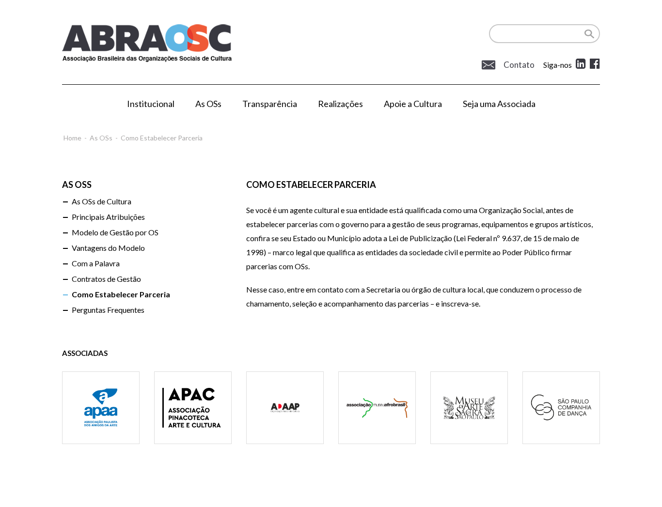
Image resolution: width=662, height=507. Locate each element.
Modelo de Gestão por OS (115, 232)
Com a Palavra (96, 263)
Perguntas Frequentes (108, 309)
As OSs (208, 103)
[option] (101, 419)
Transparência (269, 103)
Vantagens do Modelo (108, 247)
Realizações (340, 103)
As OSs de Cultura (101, 201)
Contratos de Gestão (106, 278)
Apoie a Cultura (413, 103)
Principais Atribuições (108, 216)
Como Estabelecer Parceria (121, 294)
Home (72, 138)
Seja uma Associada (499, 103)
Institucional (150, 103)
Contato (518, 65)
